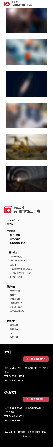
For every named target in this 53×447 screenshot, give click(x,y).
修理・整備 (15, 235)
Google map (37, 359)
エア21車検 (15, 239)
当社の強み (12, 252)
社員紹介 (11, 286)
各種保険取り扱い (18, 243)
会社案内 (11, 320)
